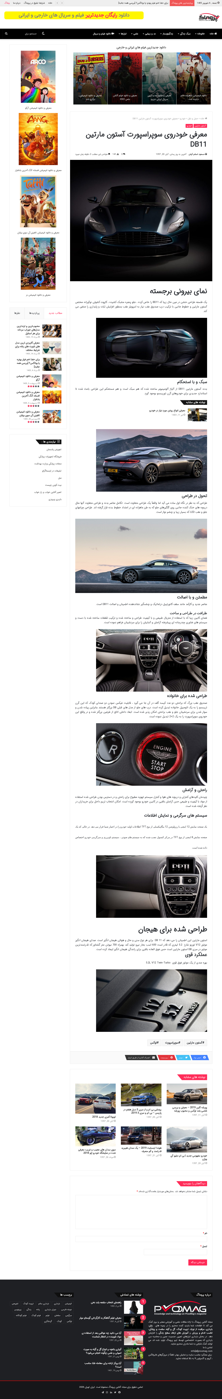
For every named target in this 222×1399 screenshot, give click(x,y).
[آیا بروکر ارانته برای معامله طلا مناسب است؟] (133, 1368)
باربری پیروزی (55, 499)
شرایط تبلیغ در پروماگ (34, 3)
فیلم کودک (36, 1315)
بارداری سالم (43, 1303)
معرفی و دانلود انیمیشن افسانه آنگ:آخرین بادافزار (145, 3)
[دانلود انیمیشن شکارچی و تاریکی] (90, 78)
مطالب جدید (55, 313)
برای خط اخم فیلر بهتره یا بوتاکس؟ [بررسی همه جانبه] (28, 363)
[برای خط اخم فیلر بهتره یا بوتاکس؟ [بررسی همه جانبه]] (51, 364)
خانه (50, 3)
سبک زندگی (185, 34)
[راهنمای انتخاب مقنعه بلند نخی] (133, 1307)
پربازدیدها (34, 313)
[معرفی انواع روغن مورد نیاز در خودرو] (197, 414)
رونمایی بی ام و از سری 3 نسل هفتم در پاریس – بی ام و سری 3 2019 (142, 1111)
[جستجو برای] (6, 34)
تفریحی (15, 1303)
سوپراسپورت (171, 1043)
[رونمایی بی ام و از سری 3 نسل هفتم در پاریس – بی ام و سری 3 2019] (141, 1095)
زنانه (38, 1309)
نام (205, 1233)
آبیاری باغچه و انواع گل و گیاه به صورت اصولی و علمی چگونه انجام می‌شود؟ (102, 1351)
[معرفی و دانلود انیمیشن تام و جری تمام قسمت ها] (194, 78)
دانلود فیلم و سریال (102, 34)
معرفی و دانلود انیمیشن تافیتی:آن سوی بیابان (38, 233)
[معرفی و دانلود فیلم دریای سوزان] (159, 78)
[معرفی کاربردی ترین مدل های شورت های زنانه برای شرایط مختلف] (51, 347)
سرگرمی (68, 1315)
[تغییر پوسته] (43, 34)
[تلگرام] (103, 1392)
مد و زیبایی (150, 34)
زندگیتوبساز (168, 34)
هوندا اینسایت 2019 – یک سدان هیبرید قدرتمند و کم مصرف (141, 1149)
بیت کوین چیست (53, 485)
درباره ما (16, 3)
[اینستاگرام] (107, 1392)
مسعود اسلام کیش (196, 154)
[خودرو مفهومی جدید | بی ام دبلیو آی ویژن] (187, 1139)
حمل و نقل (193, 118)
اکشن (150, 58)
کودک (59, 1321)
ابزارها (123, 34)
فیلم (47, 1315)
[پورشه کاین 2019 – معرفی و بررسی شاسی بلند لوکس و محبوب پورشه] (187, 1094)
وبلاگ (7, 3)
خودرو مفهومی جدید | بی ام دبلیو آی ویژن (188, 1157)
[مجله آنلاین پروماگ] (209, 17)
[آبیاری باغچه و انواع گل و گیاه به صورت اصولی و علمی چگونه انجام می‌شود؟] (133, 1353)
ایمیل (203, 1246)
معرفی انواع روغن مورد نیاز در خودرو (167, 410)
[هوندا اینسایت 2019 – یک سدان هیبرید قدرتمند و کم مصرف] (141, 1135)
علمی (135, 34)
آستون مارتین (200, 125)
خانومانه (201, 34)
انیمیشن (186, 58)
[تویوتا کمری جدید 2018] (95, 1099)
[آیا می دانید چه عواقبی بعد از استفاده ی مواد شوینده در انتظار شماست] (133, 1338)
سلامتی (57, 1315)
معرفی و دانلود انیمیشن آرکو (38, 108)
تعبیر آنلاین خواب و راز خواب (47, 492)
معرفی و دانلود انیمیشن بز (38, 295)
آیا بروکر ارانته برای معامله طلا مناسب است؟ (102, 1365)
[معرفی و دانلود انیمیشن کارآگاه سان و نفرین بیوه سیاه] (125, 78)
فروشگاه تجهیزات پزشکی (50, 456)
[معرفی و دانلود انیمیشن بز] (38, 264)
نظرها (17, 313)
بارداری (57, 1303)
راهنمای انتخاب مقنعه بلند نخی (106, 1302)
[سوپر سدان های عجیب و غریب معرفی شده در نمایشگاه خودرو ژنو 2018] (95, 1136)
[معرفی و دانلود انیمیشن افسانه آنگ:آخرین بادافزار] (38, 139)
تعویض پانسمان (53, 449)
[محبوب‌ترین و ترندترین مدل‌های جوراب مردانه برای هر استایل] (51, 330)
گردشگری (48, 1321)
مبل (59, 478)
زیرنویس (18, 1309)
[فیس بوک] (119, 1392)
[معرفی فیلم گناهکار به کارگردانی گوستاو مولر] (133, 1322)
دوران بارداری (50, 1309)
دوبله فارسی (66, 1309)
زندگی (28, 1309)
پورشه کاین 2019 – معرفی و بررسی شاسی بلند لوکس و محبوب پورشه (189, 1109)
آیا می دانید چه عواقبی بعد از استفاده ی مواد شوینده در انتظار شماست (101, 1335)
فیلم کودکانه (21, 1315)
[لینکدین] (111, 1392)
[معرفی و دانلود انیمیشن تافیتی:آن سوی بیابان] (38, 202)
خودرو (183, 118)
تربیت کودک (28, 1303)
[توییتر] (115, 1392)
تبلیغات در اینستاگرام (51, 471)
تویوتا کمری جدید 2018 (104, 1117)
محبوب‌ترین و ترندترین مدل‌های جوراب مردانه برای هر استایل (28, 329)
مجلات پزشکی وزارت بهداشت (47, 464)
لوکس (153, 1043)
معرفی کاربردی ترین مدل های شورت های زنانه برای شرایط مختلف (27, 346)
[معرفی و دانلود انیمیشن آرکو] (38, 77)
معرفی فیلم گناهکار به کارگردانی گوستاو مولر (100, 1318)
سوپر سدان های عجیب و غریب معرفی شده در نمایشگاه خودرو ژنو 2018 (97, 1151)
